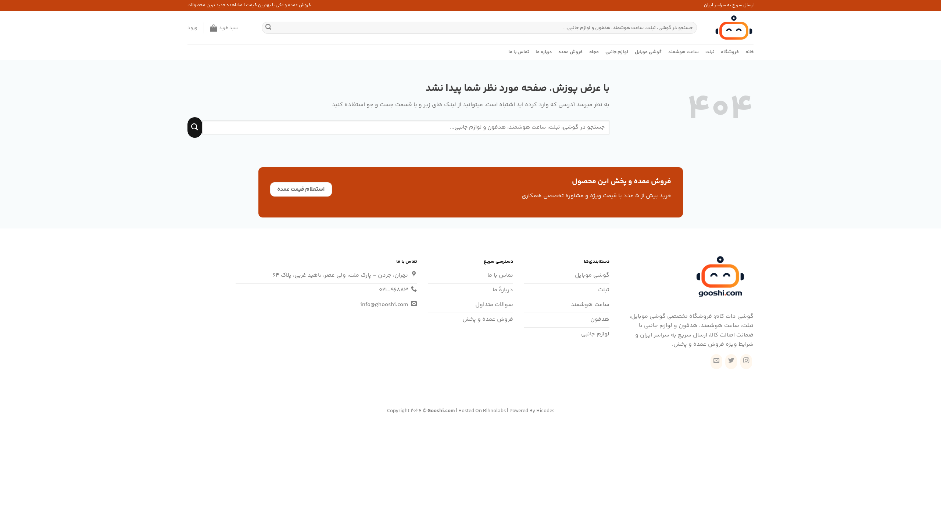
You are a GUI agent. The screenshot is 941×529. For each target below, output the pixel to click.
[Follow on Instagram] (746, 361)
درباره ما (544, 52)
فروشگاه (730, 52)
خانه (749, 52)
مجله (594, 52)
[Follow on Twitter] (731, 361)
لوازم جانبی (616, 52)
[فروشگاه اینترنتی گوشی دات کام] (731, 27)
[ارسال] (268, 28)
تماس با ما (518, 52)
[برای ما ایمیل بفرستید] (716, 361)
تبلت (709, 52)
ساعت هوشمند (683, 52)
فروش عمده (570, 52)
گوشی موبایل (648, 52)
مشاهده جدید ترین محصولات (215, 5)
